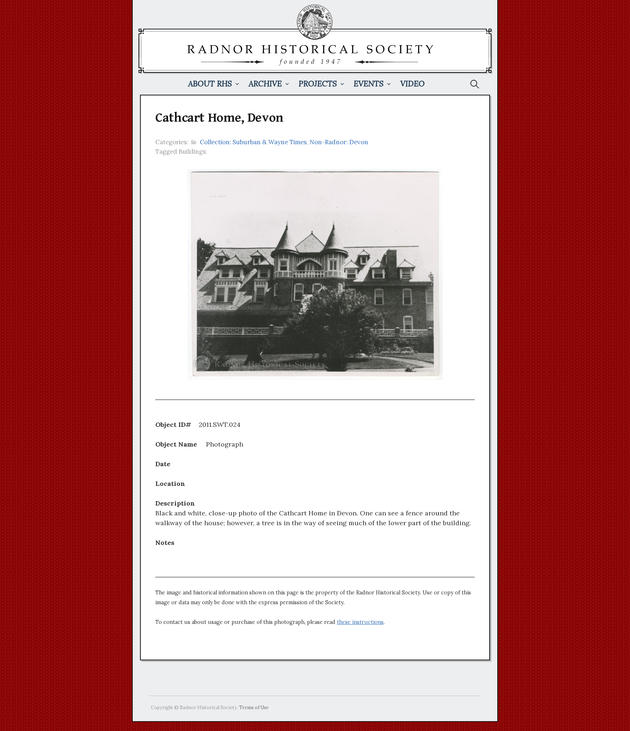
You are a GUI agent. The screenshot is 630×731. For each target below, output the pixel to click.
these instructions (360, 622)
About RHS (210, 84)
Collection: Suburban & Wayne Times (253, 142)
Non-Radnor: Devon (339, 142)
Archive (265, 84)
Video (412, 84)
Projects (318, 84)
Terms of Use (254, 707)
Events (369, 84)
